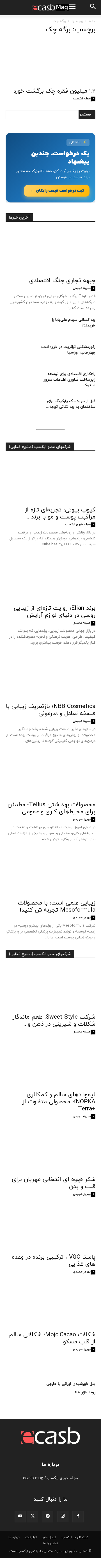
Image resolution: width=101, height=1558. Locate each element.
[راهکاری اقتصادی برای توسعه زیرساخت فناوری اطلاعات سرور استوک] (20, 381)
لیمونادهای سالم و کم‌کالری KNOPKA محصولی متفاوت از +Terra (58, 1102)
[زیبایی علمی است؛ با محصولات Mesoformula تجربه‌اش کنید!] (50, 873)
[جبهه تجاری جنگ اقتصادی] (50, 251)
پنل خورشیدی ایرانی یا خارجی (70, 1384)
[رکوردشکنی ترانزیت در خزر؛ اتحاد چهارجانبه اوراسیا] (20, 354)
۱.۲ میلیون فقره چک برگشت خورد (54, 91)
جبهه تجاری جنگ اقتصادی (62, 280)
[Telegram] (47, 1516)
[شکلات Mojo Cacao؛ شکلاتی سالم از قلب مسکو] (50, 1305)
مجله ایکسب (82, 98)
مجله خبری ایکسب (78, 524)
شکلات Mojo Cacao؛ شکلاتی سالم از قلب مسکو (52, 1338)
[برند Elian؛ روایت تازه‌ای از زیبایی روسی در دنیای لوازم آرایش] (50, 579)
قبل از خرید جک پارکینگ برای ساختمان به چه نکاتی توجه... (70, 403)
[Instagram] (62, 1516)
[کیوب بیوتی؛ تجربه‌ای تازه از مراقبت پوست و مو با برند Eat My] (50, 480)
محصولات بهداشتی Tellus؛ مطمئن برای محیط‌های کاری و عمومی (51, 808)
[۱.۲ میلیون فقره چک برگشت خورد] (50, 62)
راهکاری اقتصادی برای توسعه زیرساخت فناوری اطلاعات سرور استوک (69, 379)
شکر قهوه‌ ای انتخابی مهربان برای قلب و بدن (53, 1183)
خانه (92, 21)
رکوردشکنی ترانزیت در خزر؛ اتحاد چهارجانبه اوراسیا (68, 349)
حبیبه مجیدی (82, 288)
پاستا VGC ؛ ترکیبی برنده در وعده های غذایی (53, 1261)
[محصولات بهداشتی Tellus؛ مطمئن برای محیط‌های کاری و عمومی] (50, 775)
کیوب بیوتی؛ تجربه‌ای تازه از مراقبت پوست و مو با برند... (60, 513)
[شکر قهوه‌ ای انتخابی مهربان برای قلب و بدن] (50, 1150)
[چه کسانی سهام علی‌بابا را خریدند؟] (20, 327)
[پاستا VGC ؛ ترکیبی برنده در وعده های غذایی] (50, 1228)
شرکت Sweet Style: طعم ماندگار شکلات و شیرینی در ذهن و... (53, 1021)
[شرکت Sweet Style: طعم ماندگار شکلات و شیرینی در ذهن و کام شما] (50, 988)
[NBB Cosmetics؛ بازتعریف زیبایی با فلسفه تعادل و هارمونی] (50, 677)
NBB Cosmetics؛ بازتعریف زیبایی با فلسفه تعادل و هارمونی (50, 710)
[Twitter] (32, 1516)
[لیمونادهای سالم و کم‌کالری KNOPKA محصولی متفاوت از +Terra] (50, 1065)
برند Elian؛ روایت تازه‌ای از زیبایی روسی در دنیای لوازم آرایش (54, 612)
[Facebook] (78, 1516)
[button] (93, 7)
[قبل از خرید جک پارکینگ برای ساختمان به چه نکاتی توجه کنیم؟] (20, 408)
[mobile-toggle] (72, 7)
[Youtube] (20, 1516)
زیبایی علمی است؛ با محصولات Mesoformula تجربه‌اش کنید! (56, 906)
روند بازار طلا (85, 1392)
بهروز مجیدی (82, 819)
